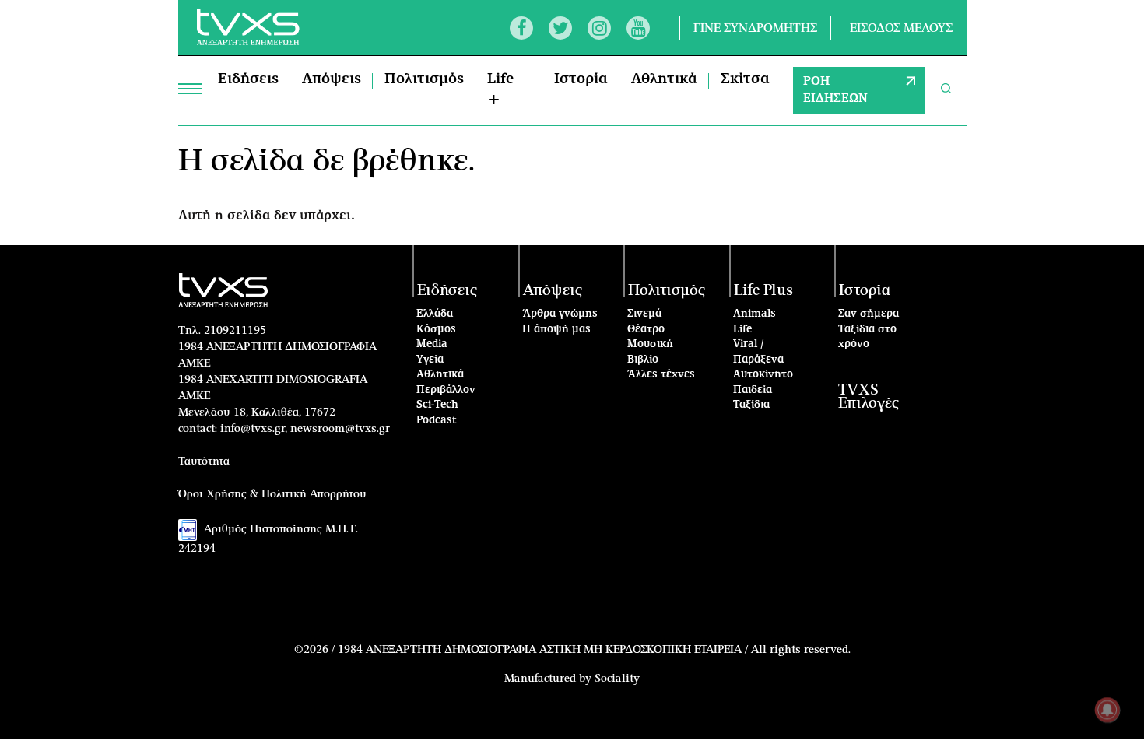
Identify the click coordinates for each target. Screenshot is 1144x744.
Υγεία (430, 360)
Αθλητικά (664, 79)
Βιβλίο (642, 360)
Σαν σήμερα (868, 314)
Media (431, 344)
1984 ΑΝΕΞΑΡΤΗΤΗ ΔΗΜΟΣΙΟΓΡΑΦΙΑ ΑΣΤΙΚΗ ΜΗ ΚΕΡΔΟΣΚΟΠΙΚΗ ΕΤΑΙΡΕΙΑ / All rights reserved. (594, 649)
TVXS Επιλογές (868, 397)
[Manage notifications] (1107, 709)
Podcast (436, 421)
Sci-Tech (437, 405)
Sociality (617, 678)
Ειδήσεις (248, 79)
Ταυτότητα (204, 461)
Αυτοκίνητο (763, 375)
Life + (500, 89)
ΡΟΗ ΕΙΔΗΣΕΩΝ (835, 90)
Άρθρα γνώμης (560, 314)
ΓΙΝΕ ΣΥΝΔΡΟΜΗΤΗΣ (755, 27)
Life (742, 330)
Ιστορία (581, 79)
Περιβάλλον (445, 390)
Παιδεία (752, 390)
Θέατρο (646, 330)
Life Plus (763, 290)
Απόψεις (331, 79)
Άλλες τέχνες (661, 375)
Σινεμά (644, 314)
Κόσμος (436, 330)
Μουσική (650, 344)
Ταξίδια (751, 405)
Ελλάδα (434, 314)
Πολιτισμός (424, 79)
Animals (754, 314)
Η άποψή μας (556, 330)
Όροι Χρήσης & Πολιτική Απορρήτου (272, 494)
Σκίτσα (745, 79)
